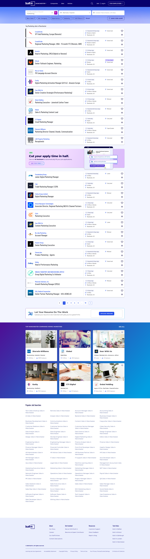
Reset (88, 18)
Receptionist (39, 141)
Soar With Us (106, 351)
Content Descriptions (55, 539)
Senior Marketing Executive (45, 245)
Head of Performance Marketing (46, 264)
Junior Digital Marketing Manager (47, 177)
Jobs (62, 3)
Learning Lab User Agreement (33, 551)
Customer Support (94, 529)
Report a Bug (93, 535)
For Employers (116, 3)
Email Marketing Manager (44, 122)
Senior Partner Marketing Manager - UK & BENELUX (53, 294)
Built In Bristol (117, 532)
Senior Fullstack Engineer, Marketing (48, 63)
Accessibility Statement (50, 551)
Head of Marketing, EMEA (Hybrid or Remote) (51, 53)
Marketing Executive (42, 216)
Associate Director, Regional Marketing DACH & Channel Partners (58, 206)
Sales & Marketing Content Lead (46, 112)
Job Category (43, 18)
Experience (56, 18)
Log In (103, 3)
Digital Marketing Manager (44, 196)
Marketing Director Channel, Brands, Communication (54, 131)
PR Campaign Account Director (46, 73)
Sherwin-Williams (40, 351)
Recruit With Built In (71, 529)
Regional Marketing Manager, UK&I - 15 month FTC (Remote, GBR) (58, 44)
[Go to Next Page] (90, 303)
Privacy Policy (74, 551)
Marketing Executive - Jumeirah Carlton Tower (52, 102)
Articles (70, 3)
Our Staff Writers (54, 535)
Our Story (52, 529)
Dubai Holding (106, 384)
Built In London (117, 539)
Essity (35, 384)
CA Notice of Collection (118, 551)
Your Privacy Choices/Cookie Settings (100, 551)
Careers (51, 532)
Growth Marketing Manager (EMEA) (47, 284)
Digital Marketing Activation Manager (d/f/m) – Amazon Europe (57, 83)
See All (121, 326)
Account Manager (41, 235)
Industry (67, 18)
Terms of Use (84, 551)
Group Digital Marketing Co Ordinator (48, 274)
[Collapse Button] (122, 34)
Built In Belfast (117, 529)
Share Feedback (93, 532)
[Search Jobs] (55, 13)
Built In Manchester (118, 542)
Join (98, 3)
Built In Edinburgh (118, 535)
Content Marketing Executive (45, 225)
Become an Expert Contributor (74, 532)
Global (69, 351)
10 (85, 303)
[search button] (92, 3)
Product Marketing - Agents (45, 255)
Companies (54, 3)
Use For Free (36, 163)
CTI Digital (71, 384)
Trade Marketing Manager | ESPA (46, 186)
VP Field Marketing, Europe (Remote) (48, 34)
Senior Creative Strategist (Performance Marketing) (53, 92)
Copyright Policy (63, 551)
